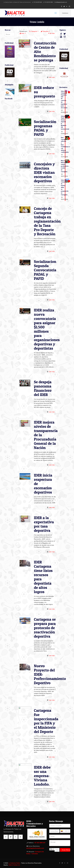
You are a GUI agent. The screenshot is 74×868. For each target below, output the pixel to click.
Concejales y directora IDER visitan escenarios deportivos (44, 172)
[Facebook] (62, 6)
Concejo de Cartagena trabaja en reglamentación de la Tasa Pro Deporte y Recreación (47, 221)
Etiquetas (45, 31)
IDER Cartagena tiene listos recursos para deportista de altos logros (43, 577)
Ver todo (52, 33)
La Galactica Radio (14, 863)
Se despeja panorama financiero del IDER (42, 388)
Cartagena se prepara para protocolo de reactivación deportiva (45, 628)
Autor (22, 33)
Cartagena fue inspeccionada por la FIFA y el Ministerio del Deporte (46, 721)
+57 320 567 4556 (48, 2)
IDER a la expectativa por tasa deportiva (44, 524)
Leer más (52, 77)
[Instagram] (69, 6)
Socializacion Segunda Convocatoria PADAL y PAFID (45, 270)
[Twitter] (64, 6)
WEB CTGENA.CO (14, 865)
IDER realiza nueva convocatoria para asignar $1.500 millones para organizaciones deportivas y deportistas (47, 329)
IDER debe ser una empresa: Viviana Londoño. (42, 776)
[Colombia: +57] (62, 831)
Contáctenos (65, 13)
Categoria (34, 31)
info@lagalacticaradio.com (61, 2)
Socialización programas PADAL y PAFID (45, 128)
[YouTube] (67, 6)
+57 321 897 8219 (37, 2)
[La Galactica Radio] (14, 13)
